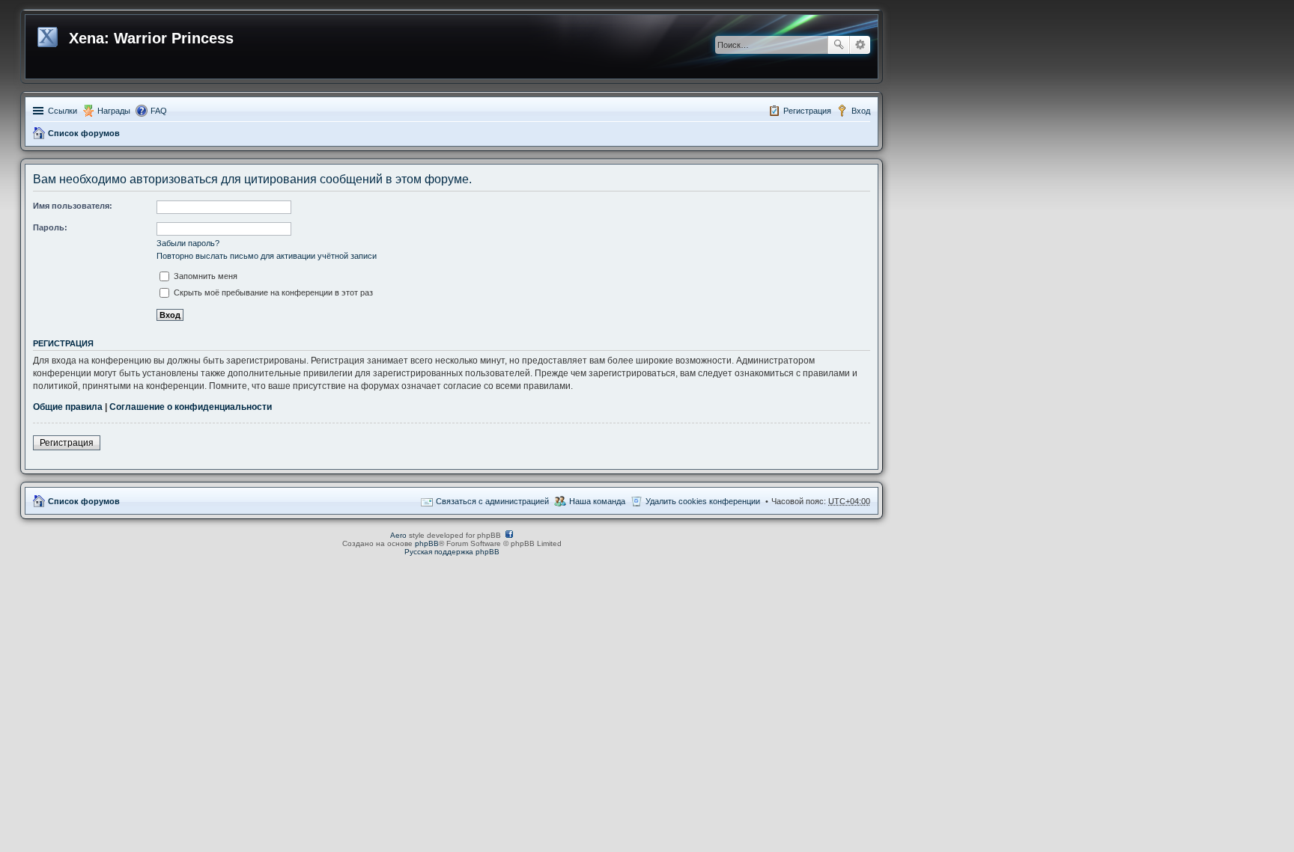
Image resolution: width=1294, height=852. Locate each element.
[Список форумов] (49, 34)
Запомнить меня (204, 276)
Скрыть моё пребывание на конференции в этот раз (272, 292)
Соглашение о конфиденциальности (190, 407)
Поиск (838, 45)
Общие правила (68, 407)
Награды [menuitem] (113, 110)
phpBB (427, 543)
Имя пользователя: (72, 205)
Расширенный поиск (860, 45)
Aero (398, 535)
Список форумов (84, 133)
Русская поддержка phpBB (451, 552)
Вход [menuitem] (860, 110)
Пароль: (50, 227)
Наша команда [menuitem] (597, 501)
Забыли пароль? (188, 243)
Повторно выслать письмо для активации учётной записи (267, 255)
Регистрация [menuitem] (807, 110)
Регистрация (67, 443)
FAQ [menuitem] (159, 110)
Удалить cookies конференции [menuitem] (703, 501)
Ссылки (62, 110)
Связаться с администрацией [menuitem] (492, 501)
